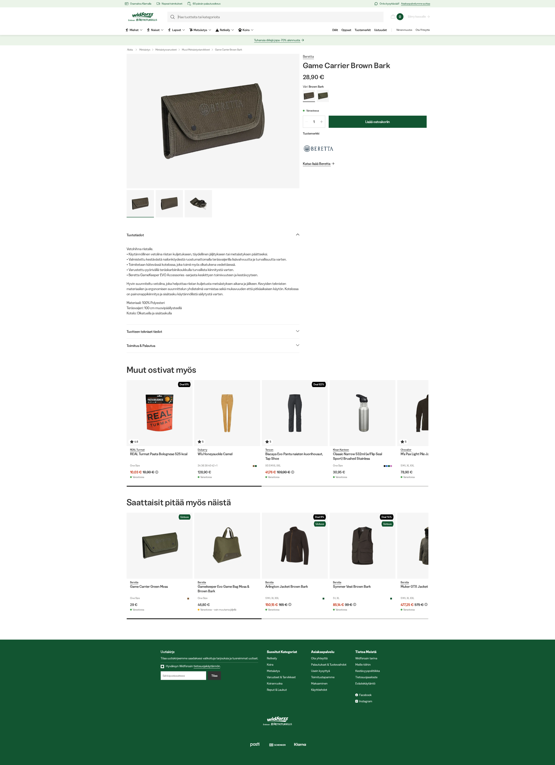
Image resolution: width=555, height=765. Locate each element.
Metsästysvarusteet (166, 49)
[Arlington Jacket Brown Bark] (295, 546)
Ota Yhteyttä (423, 29)
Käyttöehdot (319, 690)
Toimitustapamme (323, 677)
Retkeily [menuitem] (225, 30)
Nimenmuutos (404, 29)
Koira (270, 665)
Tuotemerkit (363, 30)
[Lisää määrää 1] (321, 122)
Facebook (365, 695)
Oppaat (346, 30)
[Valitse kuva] (140, 203)
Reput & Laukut (277, 690)
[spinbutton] (314, 122)
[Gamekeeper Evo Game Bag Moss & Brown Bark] (227, 546)
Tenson (269, 449)
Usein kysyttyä (320, 671)
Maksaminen (319, 683)
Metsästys (144, 49)
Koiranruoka (274, 683)
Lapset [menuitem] (176, 30)
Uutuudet (380, 30)
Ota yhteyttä (319, 658)
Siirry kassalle (417, 16)
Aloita (130, 49)
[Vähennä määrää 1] (306, 122)
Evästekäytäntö (365, 683)
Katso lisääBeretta (316, 163)
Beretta (308, 56)
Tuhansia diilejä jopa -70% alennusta (277, 40)
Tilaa (214, 676)
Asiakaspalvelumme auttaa (415, 3)
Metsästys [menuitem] (200, 30)
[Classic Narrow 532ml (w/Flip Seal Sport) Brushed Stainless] (362, 413)
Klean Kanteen (341, 449)
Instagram (365, 701)
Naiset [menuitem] (155, 30)
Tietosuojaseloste (366, 677)
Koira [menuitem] (246, 30)
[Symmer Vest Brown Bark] (362, 546)
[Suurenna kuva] (213, 121)
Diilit (335, 30)
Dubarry (202, 449)
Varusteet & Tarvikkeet (281, 677)
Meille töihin (363, 665)
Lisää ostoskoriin (377, 122)
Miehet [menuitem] (134, 30)
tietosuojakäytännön (207, 666)
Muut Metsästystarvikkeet (196, 49)
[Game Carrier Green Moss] (160, 546)
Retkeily (272, 658)
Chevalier (406, 449)
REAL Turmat (137, 449)
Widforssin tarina (366, 658)
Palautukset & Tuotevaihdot (328, 665)
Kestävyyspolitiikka (367, 671)
